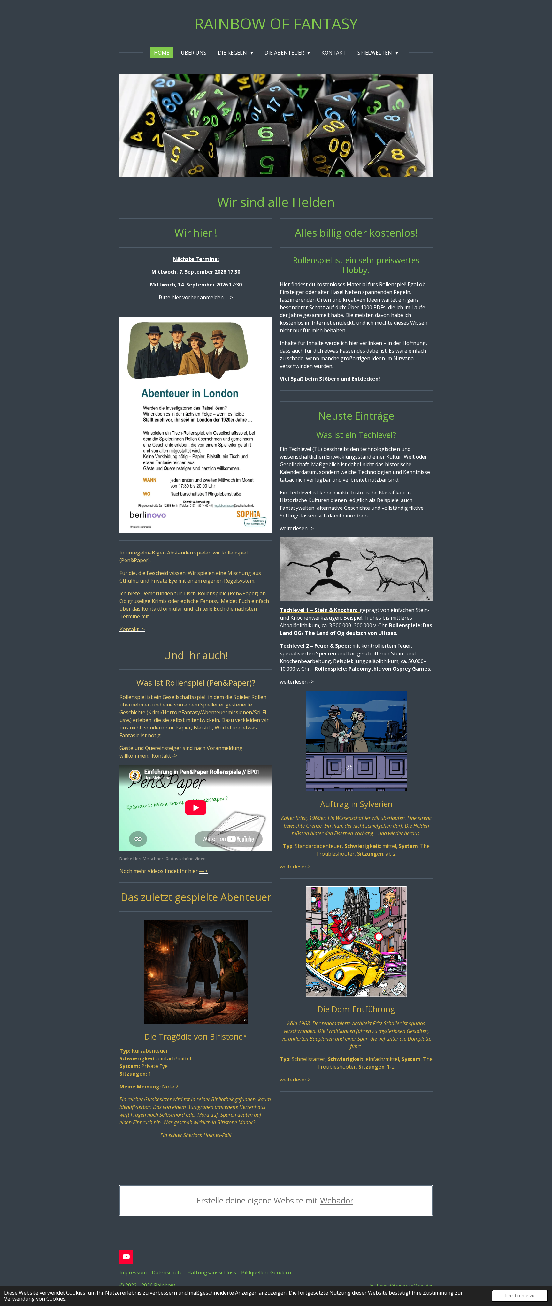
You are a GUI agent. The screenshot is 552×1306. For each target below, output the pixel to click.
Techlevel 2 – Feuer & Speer (315, 645)
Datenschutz (167, 1272)
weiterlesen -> (297, 528)
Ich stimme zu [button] (519, 1296)
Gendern (281, 1272)
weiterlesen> (295, 866)
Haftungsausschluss (211, 1272)
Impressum (133, 1272)
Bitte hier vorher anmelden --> (196, 297)
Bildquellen (254, 1272)
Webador (336, 1200)
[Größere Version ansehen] (196, 972)
